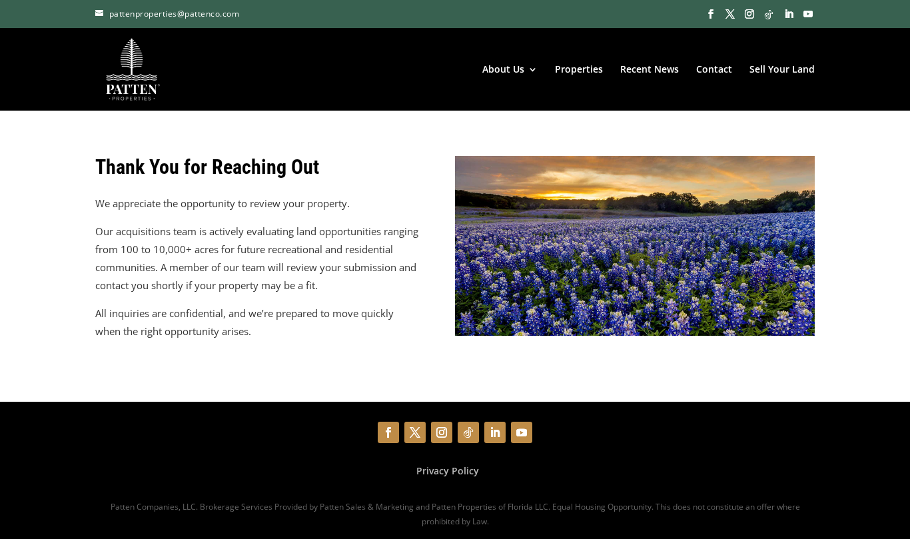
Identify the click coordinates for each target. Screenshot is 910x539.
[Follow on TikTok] (468, 432)
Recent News (649, 70)
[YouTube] (808, 14)
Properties (579, 70)
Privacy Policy (447, 470)
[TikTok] (768, 14)
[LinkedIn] (788, 14)
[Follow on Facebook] (388, 432)
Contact (714, 70)
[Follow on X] (415, 432)
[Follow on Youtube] (521, 432)
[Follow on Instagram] (441, 432)
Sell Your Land (782, 70)
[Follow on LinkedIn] (495, 432)
